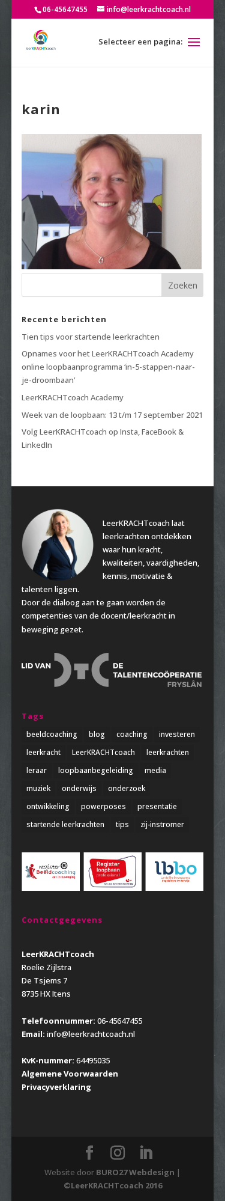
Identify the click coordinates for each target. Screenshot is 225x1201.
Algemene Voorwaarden (70, 1073)
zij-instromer (162, 824)
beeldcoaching (51, 734)
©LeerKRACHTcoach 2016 (113, 1185)
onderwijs (79, 788)
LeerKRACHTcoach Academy (73, 397)
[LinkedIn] (146, 1153)
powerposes (103, 806)
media (155, 770)
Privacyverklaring (56, 1086)
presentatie (157, 806)
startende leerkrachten (65, 824)
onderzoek (126, 788)
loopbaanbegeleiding (95, 770)
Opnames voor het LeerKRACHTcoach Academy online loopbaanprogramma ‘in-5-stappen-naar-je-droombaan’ (108, 366)
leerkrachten (167, 752)
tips (122, 824)
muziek (38, 788)
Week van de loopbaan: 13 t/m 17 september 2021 (112, 414)
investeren (177, 734)
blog (97, 734)
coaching (132, 734)
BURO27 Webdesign (135, 1172)
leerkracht (43, 752)
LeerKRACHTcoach (103, 752)
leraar (36, 770)
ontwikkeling (48, 806)
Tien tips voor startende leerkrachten (91, 336)
